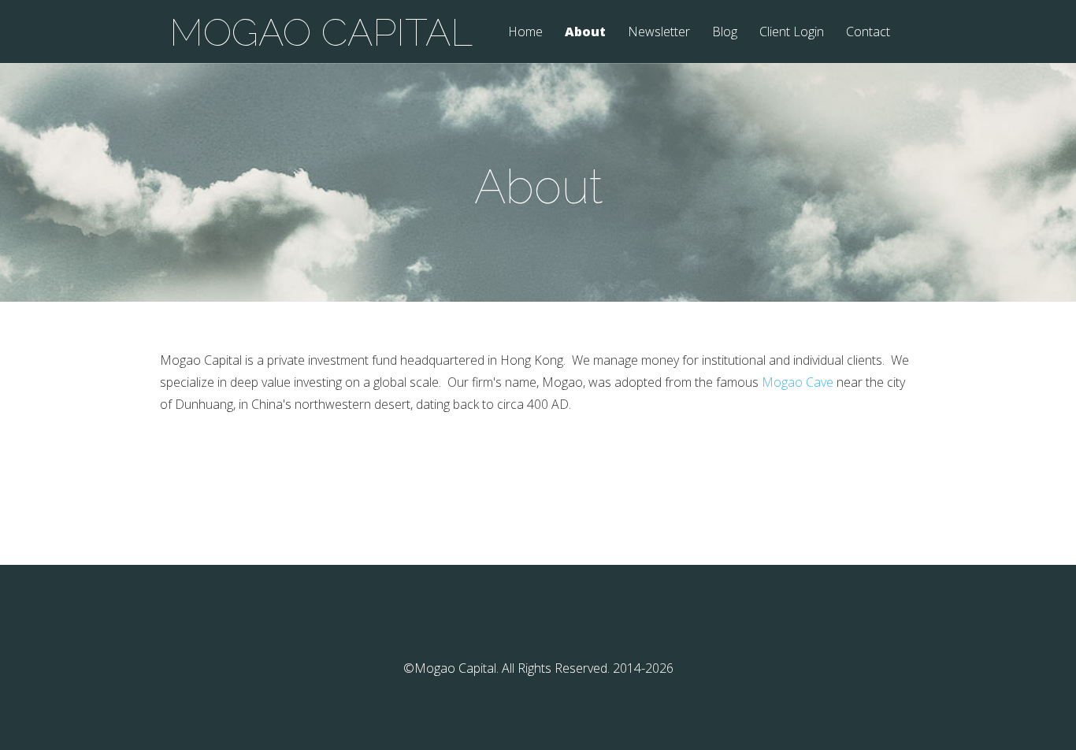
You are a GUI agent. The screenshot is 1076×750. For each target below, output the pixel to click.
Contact (868, 32)
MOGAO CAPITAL (321, 32)
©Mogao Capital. (451, 668)
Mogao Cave (797, 382)
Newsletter (659, 32)
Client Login (791, 32)
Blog (724, 32)
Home (525, 32)
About (585, 32)
